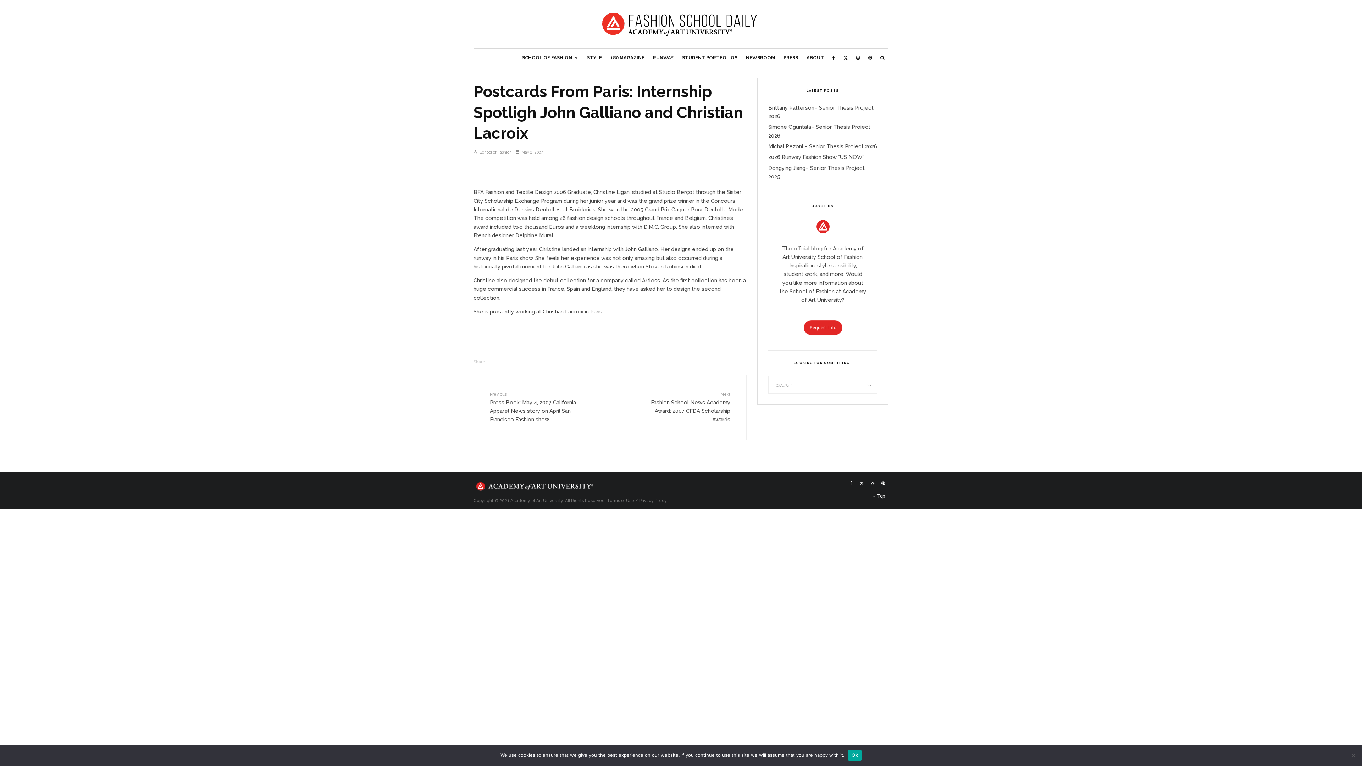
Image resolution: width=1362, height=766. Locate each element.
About (815, 57)
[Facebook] (833, 58)
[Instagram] (858, 58)
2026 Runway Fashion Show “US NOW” (816, 157)
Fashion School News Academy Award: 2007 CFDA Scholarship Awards (690, 407)
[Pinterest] (870, 58)
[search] (869, 384)
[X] (845, 58)
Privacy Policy (653, 500)
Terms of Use (620, 500)
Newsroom (760, 57)
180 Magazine (627, 57)
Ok (855, 755)
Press (791, 57)
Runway (663, 57)
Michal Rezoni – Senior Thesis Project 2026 (822, 146)
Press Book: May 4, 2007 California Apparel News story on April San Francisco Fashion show (533, 407)
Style (594, 57)
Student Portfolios (709, 57)
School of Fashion (547, 57)
